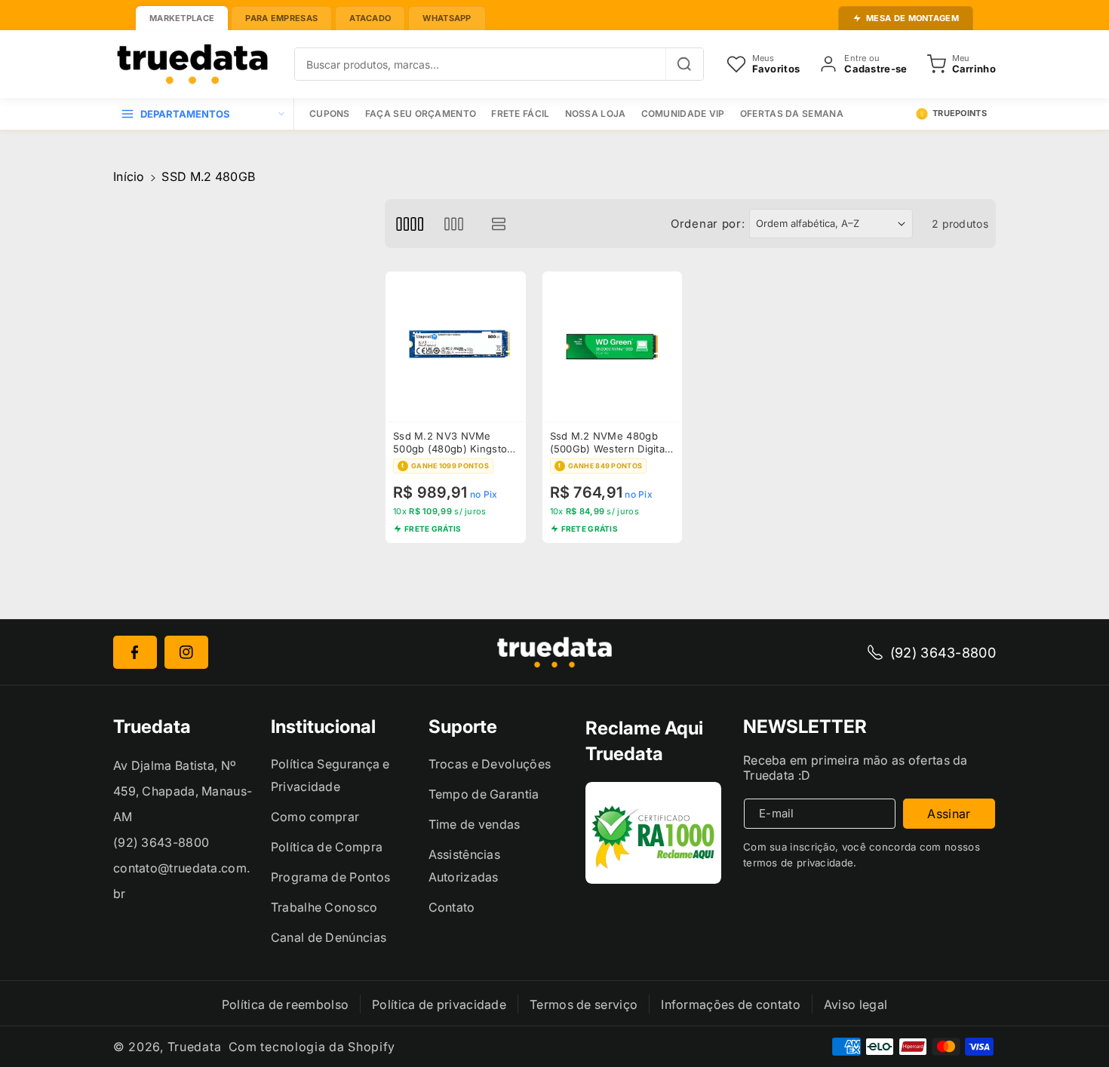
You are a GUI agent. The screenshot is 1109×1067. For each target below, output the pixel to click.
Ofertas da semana (791, 113)
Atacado (370, 18)
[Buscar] (684, 64)
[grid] (409, 224)
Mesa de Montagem (912, 18)
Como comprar (315, 816)
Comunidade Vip (683, 113)
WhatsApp (446, 18)
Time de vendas (475, 824)
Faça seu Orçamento (420, 113)
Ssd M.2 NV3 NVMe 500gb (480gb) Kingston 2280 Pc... (453, 442)
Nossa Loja (595, 113)
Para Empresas (281, 18)
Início (129, 176)
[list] (499, 224)
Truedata (194, 1046)
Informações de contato (730, 1004)
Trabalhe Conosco (324, 907)
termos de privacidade (798, 863)
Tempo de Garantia (484, 794)
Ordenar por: (708, 223)
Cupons (329, 113)
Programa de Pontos (330, 877)
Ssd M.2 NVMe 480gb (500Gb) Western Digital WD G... (609, 442)
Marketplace (181, 18)
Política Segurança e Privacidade (330, 775)
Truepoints (959, 113)
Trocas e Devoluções (490, 763)
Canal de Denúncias (328, 937)
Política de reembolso (285, 1004)
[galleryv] (454, 224)
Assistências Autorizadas (465, 866)
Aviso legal (855, 1004)
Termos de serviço (583, 1004)
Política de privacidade (439, 1004)
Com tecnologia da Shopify (312, 1046)
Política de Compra (326, 846)
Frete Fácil (520, 113)
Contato (452, 907)
